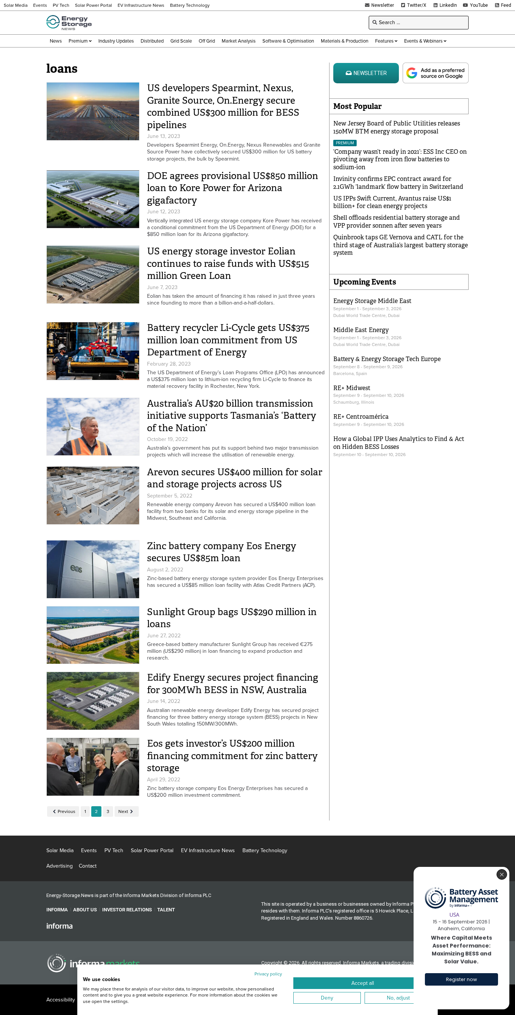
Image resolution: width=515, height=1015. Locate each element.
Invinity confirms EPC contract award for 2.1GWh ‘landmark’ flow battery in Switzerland (398, 183)
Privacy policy (268, 974)
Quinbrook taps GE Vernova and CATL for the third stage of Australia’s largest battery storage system (400, 245)
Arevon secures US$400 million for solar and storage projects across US (234, 478)
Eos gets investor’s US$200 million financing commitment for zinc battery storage (232, 756)
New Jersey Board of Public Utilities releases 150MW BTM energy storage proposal (396, 127)
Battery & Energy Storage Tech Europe (387, 359)
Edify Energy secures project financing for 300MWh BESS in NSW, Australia (232, 684)
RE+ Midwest (352, 388)
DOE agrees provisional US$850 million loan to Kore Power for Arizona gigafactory (232, 188)
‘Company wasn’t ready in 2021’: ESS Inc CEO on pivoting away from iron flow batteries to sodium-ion (400, 159)
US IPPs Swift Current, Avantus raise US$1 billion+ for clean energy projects (392, 202)
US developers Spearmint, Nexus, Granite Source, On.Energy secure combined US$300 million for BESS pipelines (223, 106)
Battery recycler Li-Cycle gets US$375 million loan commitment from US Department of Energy (228, 340)
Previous (66, 811)
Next (123, 811)
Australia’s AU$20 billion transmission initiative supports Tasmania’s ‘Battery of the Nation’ (231, 416)
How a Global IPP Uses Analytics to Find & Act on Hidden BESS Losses (398, 443)
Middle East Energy (361, 330)
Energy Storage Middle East (372, 301)
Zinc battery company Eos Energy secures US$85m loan (221, 552)
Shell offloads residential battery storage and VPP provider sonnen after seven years (396, 222)
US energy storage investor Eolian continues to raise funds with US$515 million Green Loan (228, 263)
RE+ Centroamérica (361, 417)
